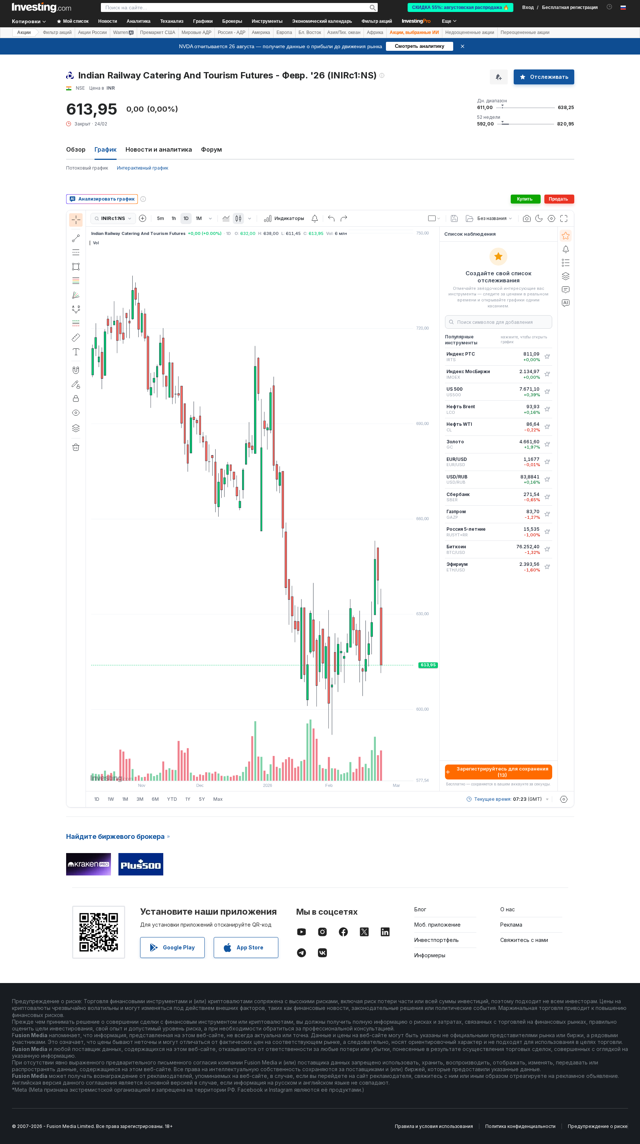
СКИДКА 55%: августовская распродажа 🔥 (460, 7)
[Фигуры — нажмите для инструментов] (76, 266)
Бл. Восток (310, 32)
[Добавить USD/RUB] (547, 479)
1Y (188, 799)
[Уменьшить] (242, 771)
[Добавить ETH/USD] (547, 567)
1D (186, 218)
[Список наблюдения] (566, 236)
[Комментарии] (566, 289)
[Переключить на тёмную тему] (539, 218)
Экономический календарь (322, 21)
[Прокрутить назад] (263, 771)
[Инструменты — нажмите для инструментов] (76, 337)
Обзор (76, 149)
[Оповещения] (566, 249)
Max (218, 799)
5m (160, 218)
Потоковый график (87, 168)
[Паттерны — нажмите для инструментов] (76, 309)
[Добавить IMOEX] (547, 374)
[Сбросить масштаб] (283, 771)
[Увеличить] (252, 771)
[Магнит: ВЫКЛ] (76, 370)
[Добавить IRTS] (547, 356)
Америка (261, 32)
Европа (284, 32)
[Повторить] (343, 218)
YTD (172, 799)
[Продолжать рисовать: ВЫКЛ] (76, 384)
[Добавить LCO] (547, 409)
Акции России (92, 32)
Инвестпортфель (436, 940)
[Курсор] (76, 220)
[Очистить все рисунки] (76, 447)
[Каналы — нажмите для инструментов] (76, 252)
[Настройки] (563, 799)
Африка (375, 32)
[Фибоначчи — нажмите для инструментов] (76, 281)
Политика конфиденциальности (520, 1126)
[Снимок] (526, 218)
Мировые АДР (196, 32)
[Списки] (566, 263)
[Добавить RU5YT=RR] (547, 532)
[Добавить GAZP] (547, 514)
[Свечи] (238, 218)
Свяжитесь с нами (524, 940)
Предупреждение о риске (598, 1126)
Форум (211, 149)
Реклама (511, 924)
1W (111, 799)
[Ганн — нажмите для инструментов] (76, 295)
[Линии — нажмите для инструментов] (76, 238)
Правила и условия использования (434, 1126)
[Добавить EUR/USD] (547, 462)
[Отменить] (331, 218)
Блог (420, 909)
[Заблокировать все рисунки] (76, 398)
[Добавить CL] (547, 427)
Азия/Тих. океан (344, 32)
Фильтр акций (377, 21)
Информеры (429, 955)
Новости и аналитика (159, 149)
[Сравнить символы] (142, 218)
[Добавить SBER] (547, 497)
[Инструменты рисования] (88, 508)
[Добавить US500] (547, 392)
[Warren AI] (566, 303)
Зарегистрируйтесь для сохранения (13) (502, 772)
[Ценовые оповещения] (314, 218)
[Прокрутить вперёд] (273, 771)
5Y (202, 799)
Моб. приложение (437, 924)
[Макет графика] (434, 218)
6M (155, 799)
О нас (507, 909)
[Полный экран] (563, 218)
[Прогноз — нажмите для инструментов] (76, 323)
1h (173, 218)
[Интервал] (210, 218)
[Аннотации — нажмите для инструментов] (76, 352)
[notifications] (609, 6)
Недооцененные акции (469, 32)
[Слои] (76, 428)
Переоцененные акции (525, 32)
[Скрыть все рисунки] (76, 412)
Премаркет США (157, 32)
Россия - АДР (231, 32)
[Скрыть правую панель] (437, 509)
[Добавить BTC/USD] (547, 549)
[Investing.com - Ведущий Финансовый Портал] (41, 7)
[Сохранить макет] (454, 218)
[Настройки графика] (551, 218)
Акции (24, 32)
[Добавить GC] (547, 444)
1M (199, 218)
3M (139, 799)
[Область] (226, 218)
